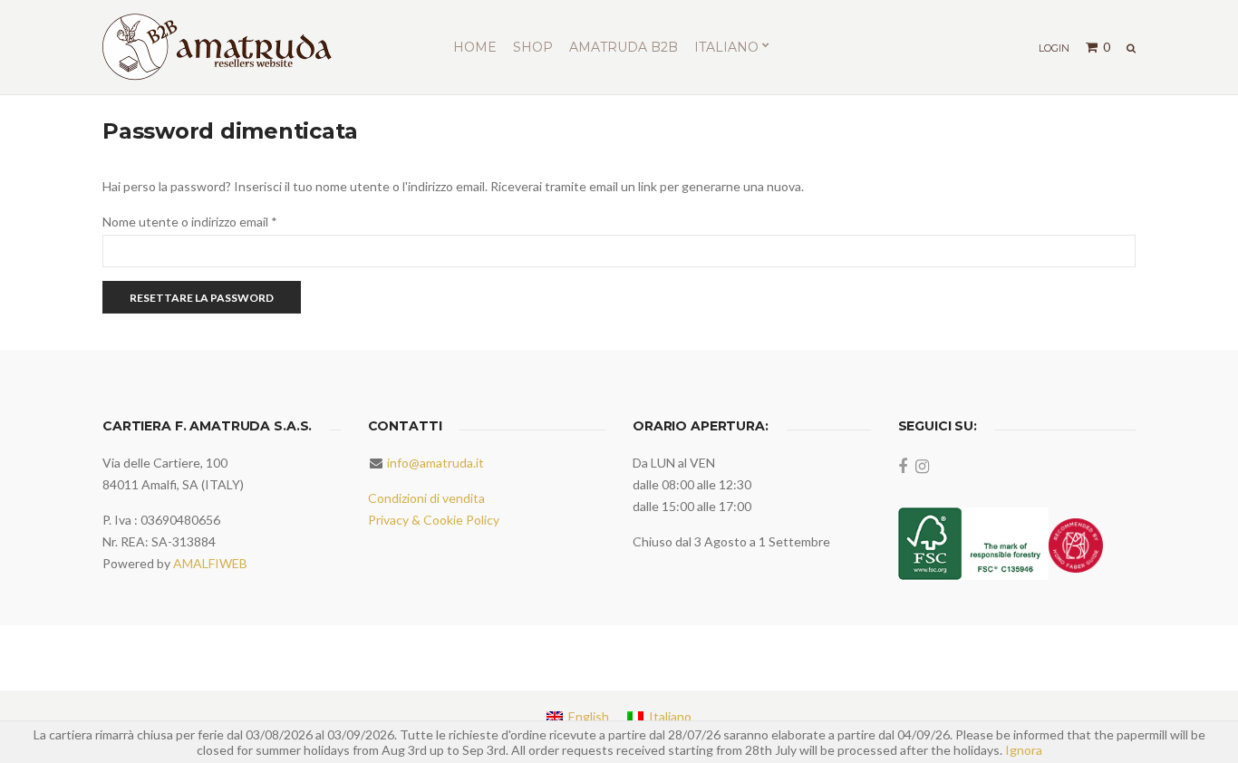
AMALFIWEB (210, 563)
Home (475, 47)
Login (1054, 48)
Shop (533, 47)
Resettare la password (202, 297)
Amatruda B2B (623, 47)
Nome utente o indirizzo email (216, 221)
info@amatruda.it (435, 462)
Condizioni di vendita (426, 498)
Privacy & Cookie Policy (433, 519)
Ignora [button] (1023, 750)
